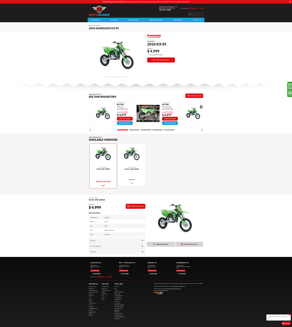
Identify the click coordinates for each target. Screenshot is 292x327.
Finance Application (156, 20)
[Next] (201, 129)
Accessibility (117, 318)
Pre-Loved (114, 20)
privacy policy (175, 286)
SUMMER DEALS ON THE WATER (113, 2)
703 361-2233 (153, 273)
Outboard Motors (92, 303)
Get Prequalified (124, 123)
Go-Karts (91, 299)
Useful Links (119, 284)
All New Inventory (92, 286)
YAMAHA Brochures (119, 313)
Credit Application (118, 299)
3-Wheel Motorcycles (93, 292)
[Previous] (90, 129)
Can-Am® (91, 306)
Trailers (90, 304)
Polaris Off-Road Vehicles (92, 313)
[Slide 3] (146, 129)
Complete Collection (93, 290)
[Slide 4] (157, 129)
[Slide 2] (134, 129)
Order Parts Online (118, 308)
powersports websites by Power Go (174, 288)
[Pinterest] (202, 8)
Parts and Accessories (119, 306)
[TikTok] (197, 8)
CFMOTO (91, 310)
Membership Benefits (119, 292)
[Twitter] (200, 8)
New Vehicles (95, 20)
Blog (115, 288)
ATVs (90, 297)
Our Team (117, 290)
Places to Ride (117, 293)
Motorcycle (97, 25)
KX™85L (120, 104)
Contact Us (197, 20)
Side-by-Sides (91, 295)
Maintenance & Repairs (119, 304)
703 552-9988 (96, 273)
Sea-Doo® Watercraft (93, 308)
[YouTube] (195, 8)
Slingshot (91, 293)
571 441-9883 (125, 273)
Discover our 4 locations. (167, 8)
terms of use (182, 286)
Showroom (91, 25)
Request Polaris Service (119, 317)
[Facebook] (190, 8)
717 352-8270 (182, 273)
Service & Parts (133, 20)
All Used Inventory (105, 286)
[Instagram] (192, 8)
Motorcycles (91, 288)
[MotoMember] (108, 11)
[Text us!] (286, 324)
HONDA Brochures (118, 315)
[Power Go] (167, 293)
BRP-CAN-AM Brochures (117, 311)
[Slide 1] (122, 129)
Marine (90, 301)
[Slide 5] (169, 129)
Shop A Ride (162, 290)
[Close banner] (290, 2)
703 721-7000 (165, 10)
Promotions (178, 20)
